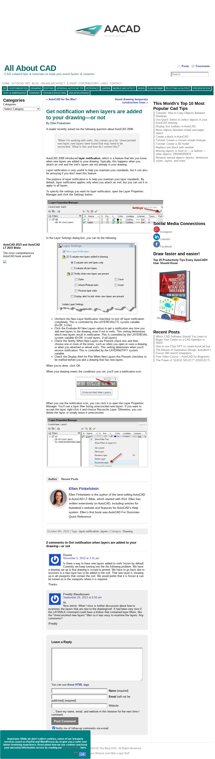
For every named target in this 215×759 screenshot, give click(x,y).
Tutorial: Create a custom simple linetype (181, 140)
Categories (9, 104)
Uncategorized (79, 93)
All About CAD (30, 68)
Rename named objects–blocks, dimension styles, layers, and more (182, 159)
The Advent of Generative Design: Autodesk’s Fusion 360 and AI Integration (183, 351)
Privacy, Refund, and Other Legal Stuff (107, 753)
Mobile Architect (124, 88)
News (141, 88)
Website (114, 705)
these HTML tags (78, 684)
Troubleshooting (54, 93)
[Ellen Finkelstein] (58, 507)
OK (83, 754)
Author (52, 479)
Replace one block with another (175, 147)
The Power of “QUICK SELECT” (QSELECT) (183, 360)
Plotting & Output (178, 88)
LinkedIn (165, 239)
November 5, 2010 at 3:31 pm (81, 558)
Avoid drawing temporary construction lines (131, 101)
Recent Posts (69, 479)
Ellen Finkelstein (84, 489)
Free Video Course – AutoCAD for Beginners (183, 356)
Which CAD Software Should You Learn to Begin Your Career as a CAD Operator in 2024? (181, 339)
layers (106, 88)
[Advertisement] (22, 177)
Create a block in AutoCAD (172, 136)
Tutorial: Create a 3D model (172, 143)
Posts (185, 66)
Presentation (201, 88)
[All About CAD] (107, 40)
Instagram (166, 231)
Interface (92, 88)
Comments (203, 66)
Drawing (36, 88)
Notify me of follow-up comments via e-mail (82, 728)
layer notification (89, 531)
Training (34, 93)
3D (4, 88)
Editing (49, 88)
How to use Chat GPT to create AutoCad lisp (183, 346)
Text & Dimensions (14, 93)
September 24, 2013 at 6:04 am (82, 597)
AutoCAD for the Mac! (62, 99)
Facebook (166, 246)
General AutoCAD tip (69, 88)
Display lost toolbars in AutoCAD (175, 126)
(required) (118, 690)
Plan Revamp (155, 88)
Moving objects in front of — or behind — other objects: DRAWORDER (181, 152)
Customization (18, 88)
